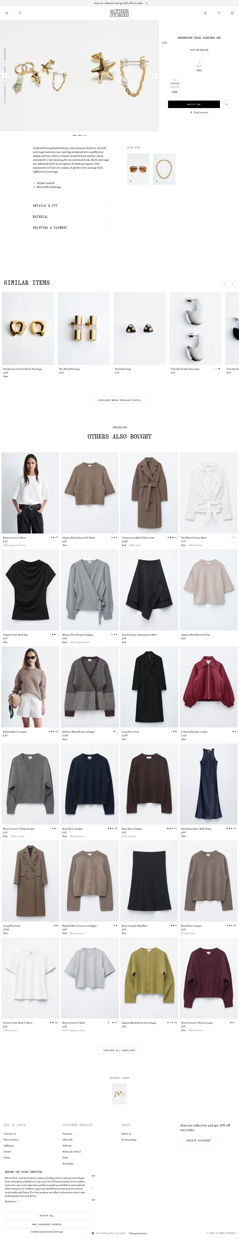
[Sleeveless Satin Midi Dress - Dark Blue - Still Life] (209, 784)
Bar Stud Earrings (69, 369)
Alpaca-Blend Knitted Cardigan (139, 1023)
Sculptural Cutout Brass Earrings (22, 369)
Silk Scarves (5, 95)
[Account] (205, 13)
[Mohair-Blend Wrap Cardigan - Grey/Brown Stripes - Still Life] (90, 687)
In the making (128, 1140)
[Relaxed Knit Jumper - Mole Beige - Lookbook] (30, 687)
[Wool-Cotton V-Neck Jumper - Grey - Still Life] (30, 784)
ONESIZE (174, 83)
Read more (11, 1201)
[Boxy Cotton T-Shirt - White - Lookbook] (30, 493)
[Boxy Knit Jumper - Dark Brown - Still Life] (149, 784)
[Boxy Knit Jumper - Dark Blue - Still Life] (90, 784)
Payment (67, 1134)
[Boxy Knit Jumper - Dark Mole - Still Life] (209, 881)
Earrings (5, 53)
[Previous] (4, 76)
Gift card (67, 1140)
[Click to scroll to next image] (232, 284)
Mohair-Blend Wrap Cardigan (78, 732)
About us (126, 1134)
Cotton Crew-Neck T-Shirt (17, 1023)
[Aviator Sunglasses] (138, 169)
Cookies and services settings (47, 1232)
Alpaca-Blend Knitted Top (195, 635)
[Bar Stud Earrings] (84, 328)
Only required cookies (46, 1224)
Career (7, 1152)
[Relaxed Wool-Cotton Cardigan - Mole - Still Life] (90, 881)
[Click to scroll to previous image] (224, 284)
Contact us (10, 1134)
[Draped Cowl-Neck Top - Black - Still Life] (30, 590)
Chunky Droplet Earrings (185, 369)
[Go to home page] (119, 13)
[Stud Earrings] (140, 328)
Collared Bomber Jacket (194, 732)
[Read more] (119, 3)
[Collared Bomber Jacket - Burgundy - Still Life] (209, 687)
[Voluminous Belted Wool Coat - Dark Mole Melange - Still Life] (149, 493)
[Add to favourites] (226, 104)
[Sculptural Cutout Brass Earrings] (28, 328)
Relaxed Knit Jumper (15, 732)
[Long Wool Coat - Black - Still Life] (149, 687)
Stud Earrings (123, 369)
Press (7, 1158)
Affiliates (9, 1146)
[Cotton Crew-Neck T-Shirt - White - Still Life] (30, 978)
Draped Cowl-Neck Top (15, 635)
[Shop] (6, 13)
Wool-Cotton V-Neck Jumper (19, 829)
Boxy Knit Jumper (72, 829)
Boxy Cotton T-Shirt (14, 538)
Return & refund (71, 1152)
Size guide (68, 1164)
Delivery (67, 1146)
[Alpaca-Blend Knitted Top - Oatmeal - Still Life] (209, 590)
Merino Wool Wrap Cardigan (77, 635)
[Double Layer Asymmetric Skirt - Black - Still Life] (149, 590)
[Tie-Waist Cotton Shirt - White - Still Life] (209, 493)
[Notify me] (130, 181)
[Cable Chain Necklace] (164, 169)
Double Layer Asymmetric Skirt (139, 635)
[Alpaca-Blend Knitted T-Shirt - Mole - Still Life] (90, 493)
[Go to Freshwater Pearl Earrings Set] (119, 1093)
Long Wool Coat (130, 732)
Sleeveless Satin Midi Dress (196, 829)
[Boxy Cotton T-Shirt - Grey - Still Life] (90, 978)
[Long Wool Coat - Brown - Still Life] (30, 881)
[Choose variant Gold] (199, 62)
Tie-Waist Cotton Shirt (194, 538)
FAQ (65, 1158)
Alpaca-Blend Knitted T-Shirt (78, 538)
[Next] (155, 76)
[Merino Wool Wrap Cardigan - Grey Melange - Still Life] (90, 590)
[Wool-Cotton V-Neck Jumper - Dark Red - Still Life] (209, 978)
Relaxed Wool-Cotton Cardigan (79, 926)
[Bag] (232, 13)
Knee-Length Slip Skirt (135, 926)
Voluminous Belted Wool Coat (138, 538)
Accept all (47, 1216)
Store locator (11, 1140)
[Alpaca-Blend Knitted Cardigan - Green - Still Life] (149, 978)
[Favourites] (219, 13)
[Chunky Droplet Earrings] (195, 328)
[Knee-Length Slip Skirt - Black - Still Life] (149, 881)
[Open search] (20, 13)
